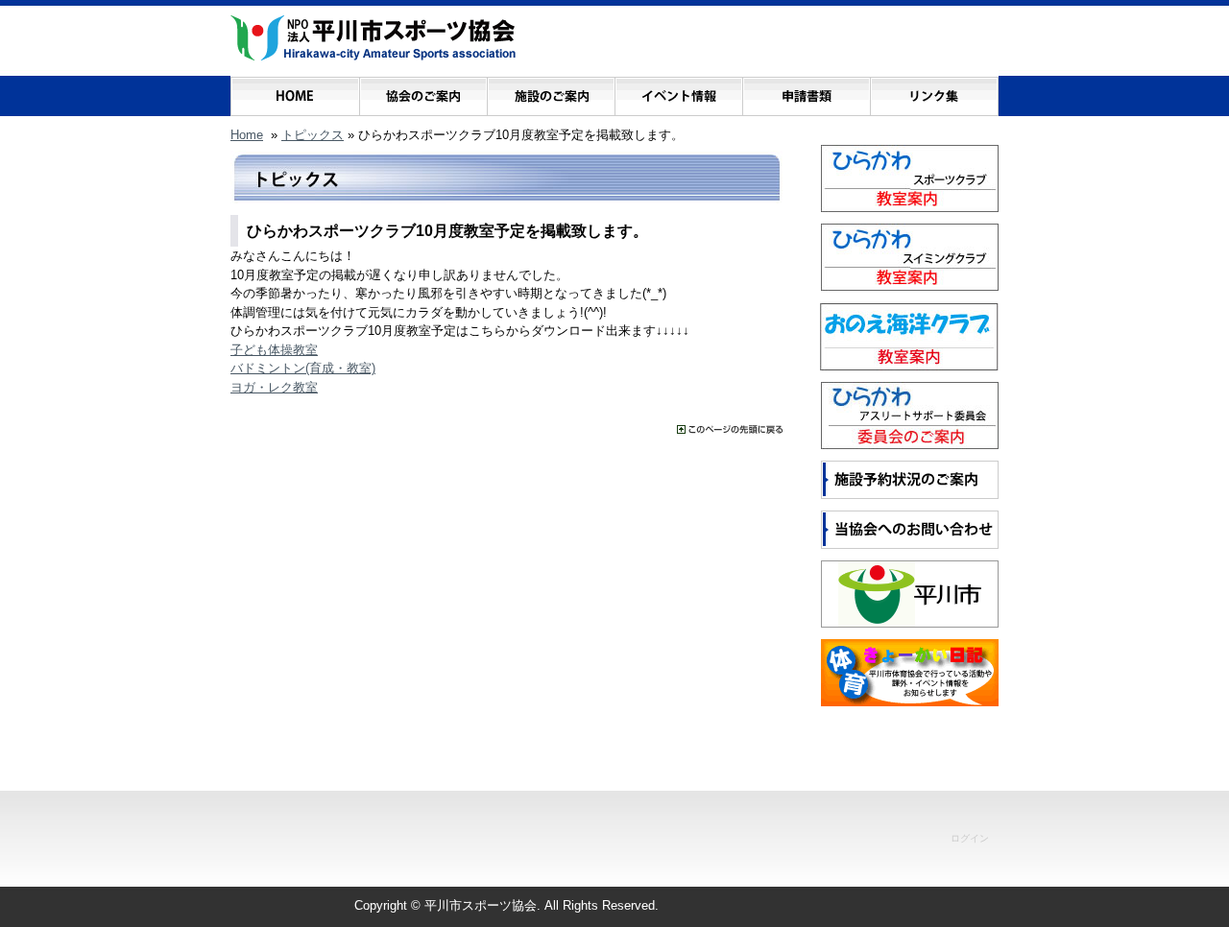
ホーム (295, 91)
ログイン (970, 838)
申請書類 (806, 91)
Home (246, 135)
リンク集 (934, 91)
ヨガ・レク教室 (274, 387)
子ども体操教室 (274, 350)
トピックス (312, 135)
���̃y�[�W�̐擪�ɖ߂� (730, 429)
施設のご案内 (550, 91)
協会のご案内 (423, 91)
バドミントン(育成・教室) (302, 368)
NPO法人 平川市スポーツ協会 (373, 38)
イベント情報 (678, 91)
